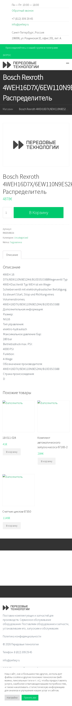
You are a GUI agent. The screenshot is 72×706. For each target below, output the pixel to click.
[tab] (12, 255)
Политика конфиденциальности (22, 636)
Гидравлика (16, 242)
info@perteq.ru (20, 24)
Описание (12, 255)
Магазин (8, 109)
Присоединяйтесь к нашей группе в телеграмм (32, 47)
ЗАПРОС (7, 55)
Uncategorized (21, 237)
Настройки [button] (12, 697)
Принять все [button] (30, 697)
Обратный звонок (23, 10)
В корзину (38, 212)
